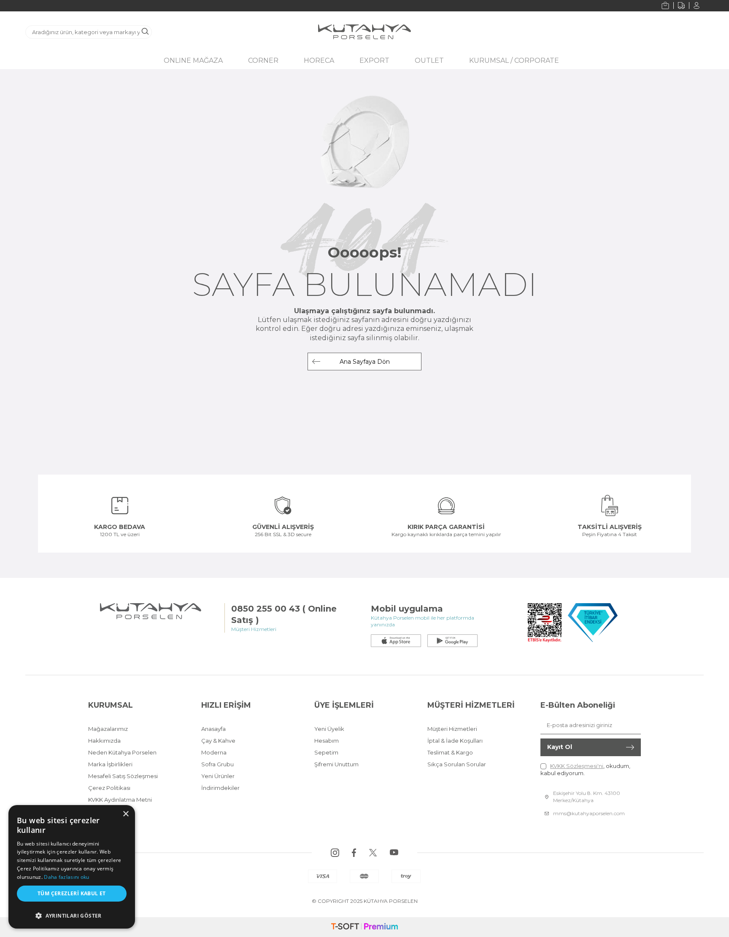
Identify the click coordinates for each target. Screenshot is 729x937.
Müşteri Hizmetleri (452, 728)
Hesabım (326, 740)
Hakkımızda (104, 740)
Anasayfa (213, 728)
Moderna (214, 752)
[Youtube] (394, 852)
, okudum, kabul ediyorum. (585, 769)
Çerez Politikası (109, 787)
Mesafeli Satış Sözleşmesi (123, 776)
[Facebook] (354, 852)
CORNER (263, 60)
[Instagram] (335, 852)
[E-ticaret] (364, 927)
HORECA (319, 60)
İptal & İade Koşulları (455, 740)
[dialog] (71, 867)
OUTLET (429, 60)
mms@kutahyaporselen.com (589, 813)
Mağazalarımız (108, 728)
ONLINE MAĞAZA (193, 60)
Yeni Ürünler (218, 776)
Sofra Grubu (217, 764)
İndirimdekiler (220, 787)
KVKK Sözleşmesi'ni (576, 765)
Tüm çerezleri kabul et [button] (72, 893)
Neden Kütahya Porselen (122, 752)
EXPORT (374, 60)
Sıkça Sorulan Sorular (456, 764)
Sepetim (326, 752)
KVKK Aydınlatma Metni (120, 799)
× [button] (125, 814)
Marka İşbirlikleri (110, 764)
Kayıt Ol (559, 747)
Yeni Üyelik (329, 728)
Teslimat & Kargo (450, 752)
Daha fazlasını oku (66, 877)
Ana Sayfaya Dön (365, 361)
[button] (72, 913)
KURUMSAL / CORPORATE (514, 60)
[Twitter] (372, 852)
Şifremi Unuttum (336, 764)
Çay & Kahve (218, 740)
